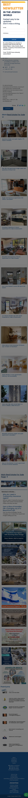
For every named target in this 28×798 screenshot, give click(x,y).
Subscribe (14, 39)
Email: (4, 27)
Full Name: (5, 33)
